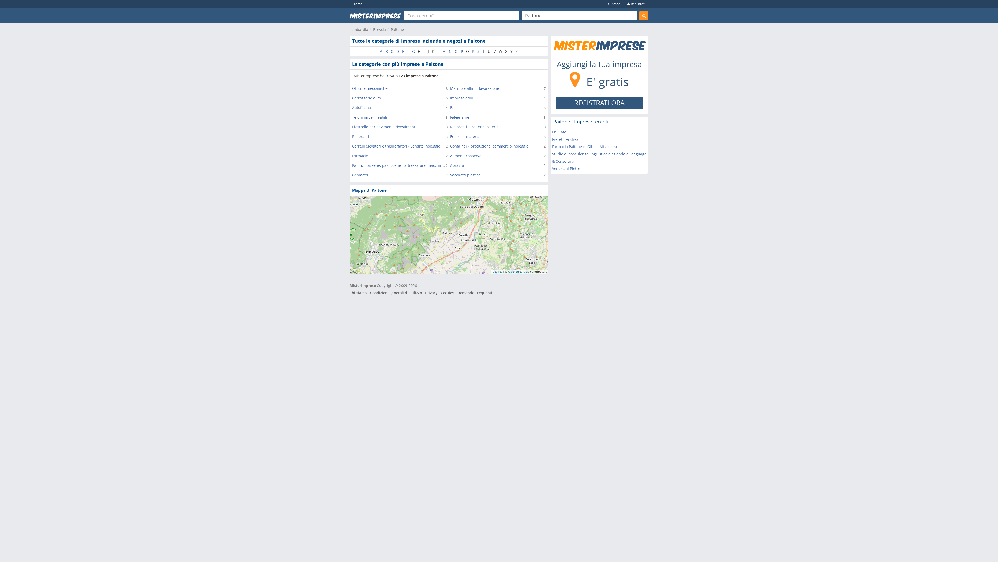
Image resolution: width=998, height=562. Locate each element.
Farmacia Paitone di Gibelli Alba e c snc (586, 146)
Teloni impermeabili (369, 117)
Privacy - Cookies (439, 292)
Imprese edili (461, 97)
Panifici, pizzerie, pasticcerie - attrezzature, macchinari (399, 165)
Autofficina (361, 107)
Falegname (459, 117)
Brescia (379, 29)
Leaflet (497, 271)
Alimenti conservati (467, 155)
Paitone (397, 29)
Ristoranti (360, 136)
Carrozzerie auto (366, 97)
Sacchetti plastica (465, 175)
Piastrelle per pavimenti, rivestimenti (384, 126)
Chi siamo (358, 292)
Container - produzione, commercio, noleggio (489, 146)
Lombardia (359, 29)
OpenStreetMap (518, 271)
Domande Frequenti (474, 292)
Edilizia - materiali (466, 136)
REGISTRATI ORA (599, 102)
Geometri (360, 175)
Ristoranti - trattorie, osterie (474, 126)
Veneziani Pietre (566, 168)
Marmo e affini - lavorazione (474, 88)
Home (357, 4)
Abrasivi (457, 165)
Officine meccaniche (370, 88)
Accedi (615, 4)
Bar (453, 107)
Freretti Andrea (565, 139)
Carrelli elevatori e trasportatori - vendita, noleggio (396, 146)
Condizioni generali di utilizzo (396, 292)
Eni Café (559, 132)
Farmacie (360, 155)
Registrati (637, 4)
